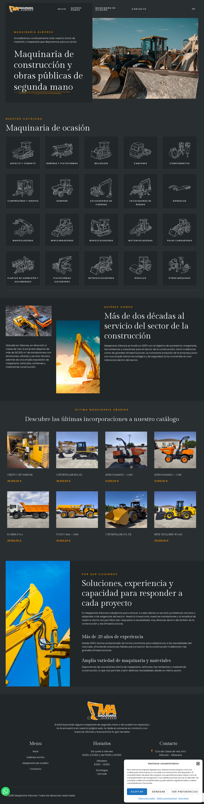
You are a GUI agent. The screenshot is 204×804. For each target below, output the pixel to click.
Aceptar (137, 791)
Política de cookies (146, 798)
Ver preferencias (185, 791)
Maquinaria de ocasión (105, 9)
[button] (198, 763)
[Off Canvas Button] (193, 9)
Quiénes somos (76, 9)
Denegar (158, 791)
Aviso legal (183, 798)
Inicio (62, 9)
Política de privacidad (167, 798)
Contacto (139, 9)
